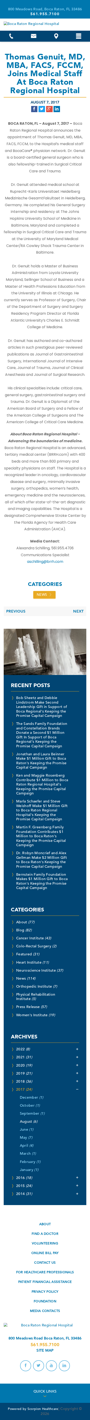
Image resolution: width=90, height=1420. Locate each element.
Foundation (45, 1301)
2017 (24, 1089)
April (26, 1145)
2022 (23, 1049)
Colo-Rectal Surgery (36, 946)
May (26, 1137)
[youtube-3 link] (51, 1365)
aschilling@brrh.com (45, 561)
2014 (24, 1194)
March (28, 1153)
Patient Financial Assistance (45, 1282)
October (30, 1105)
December (31, 1097)
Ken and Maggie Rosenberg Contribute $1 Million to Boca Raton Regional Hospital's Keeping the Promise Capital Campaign (42, 784)
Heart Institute (32, 962)
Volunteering (45, 1243)
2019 (24, 1073)
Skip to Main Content (22, 2)
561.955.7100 (45, 1344)
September (32, 1113)
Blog (24, 930)
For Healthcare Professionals (45, 1272)
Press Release (31, 1007)
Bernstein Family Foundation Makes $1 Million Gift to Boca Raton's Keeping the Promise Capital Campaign (42, 881)
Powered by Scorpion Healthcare (33, 1409)
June (26, 1129)
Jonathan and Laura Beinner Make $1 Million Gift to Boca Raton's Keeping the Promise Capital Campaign (41, 761)
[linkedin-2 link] (64, 1365)
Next (78, 611)
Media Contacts (45, 1311)
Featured (27, 954)
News (42, 594)
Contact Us (45, 1262)
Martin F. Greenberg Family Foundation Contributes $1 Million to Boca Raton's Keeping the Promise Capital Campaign (41, 836)
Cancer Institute (33, 938)
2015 (24, 1186)
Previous (16, 611)
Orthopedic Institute (36, 986)
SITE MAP (45, 1350)
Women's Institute (35, 1015)
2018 (24, 1081)
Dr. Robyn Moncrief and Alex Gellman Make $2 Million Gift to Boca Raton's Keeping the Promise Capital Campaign (41, 860)
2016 (24, 1178)
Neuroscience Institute (39, 970)
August (28, 1121)
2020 (24, 1065)
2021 (24, 1057)
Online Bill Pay (45, 1253)
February (30, 1162)
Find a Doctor (45, 1234)
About (25, 922)
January (29, 1170)
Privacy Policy (45, 1292)
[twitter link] (38, 1365)
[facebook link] (25, 1365)
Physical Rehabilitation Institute (35, 996)
